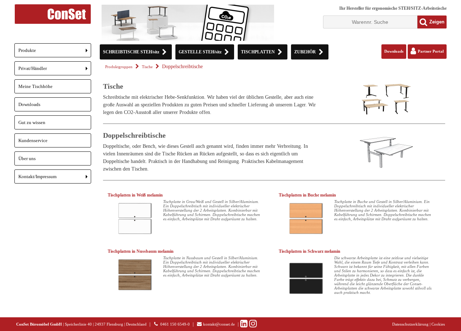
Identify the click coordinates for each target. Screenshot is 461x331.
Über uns (27, 158)
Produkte (54, 52)
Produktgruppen (119, 67)
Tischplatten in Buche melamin (307, 195)
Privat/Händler (54, 70)
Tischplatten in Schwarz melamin (309, 251)
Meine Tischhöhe (35, 86)
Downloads (29, 104)
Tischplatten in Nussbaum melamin (141, 251)
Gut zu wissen (31, 122)
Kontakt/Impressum (54, 179)
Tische (147, 67)
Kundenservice (33, 140)
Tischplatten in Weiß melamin (135, 195)
